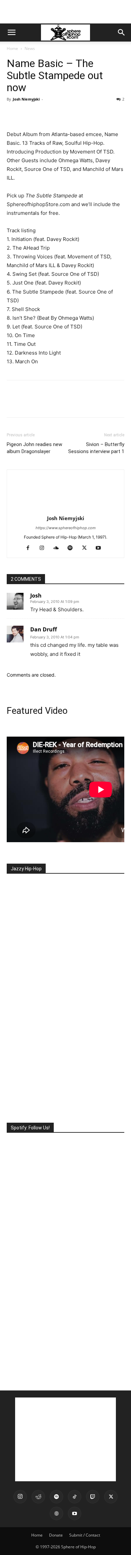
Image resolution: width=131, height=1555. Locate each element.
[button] (11, 32)
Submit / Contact (84, 1535)
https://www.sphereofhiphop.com (66, 527)
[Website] (56, 1513)
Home (12, 48)
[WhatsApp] (60, 114)
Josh (36, 595)
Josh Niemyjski (26, 99)
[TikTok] (74, 1496)
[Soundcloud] (58, 548)
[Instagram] (44, 548)
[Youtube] (100, 548)
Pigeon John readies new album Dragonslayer (34, 447)
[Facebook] (13, 114)
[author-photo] (65, 509)
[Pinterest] (44, 114)
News (30, 48)
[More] (76, 114)
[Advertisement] (65, 11)
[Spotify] (72, 548)
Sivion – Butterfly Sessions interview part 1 (96, 447)
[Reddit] (38, 1496)
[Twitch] (92, 1496)
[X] (29, 114)
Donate (56, 1535)
